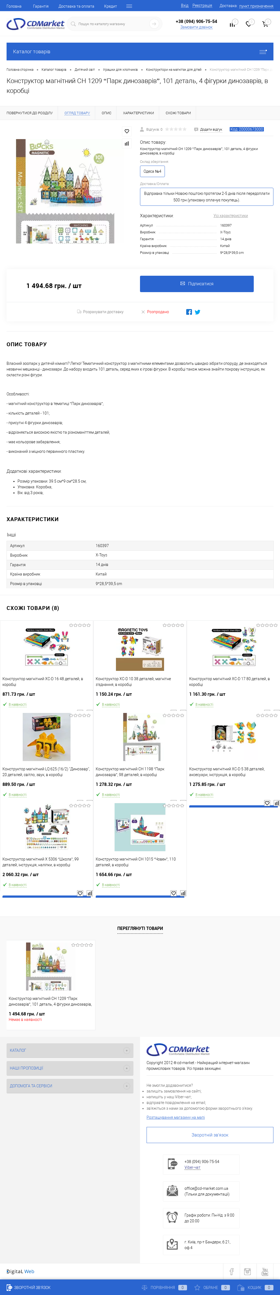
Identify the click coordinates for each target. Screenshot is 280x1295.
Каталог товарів (31, 51)
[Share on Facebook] (189, 312)
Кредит (110, 6)
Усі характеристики (231, 215)
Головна (14, 6)
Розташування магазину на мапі (176, 1117)
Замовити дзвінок (196, 27)
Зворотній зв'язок (210, 1135)
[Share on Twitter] (197, 312)
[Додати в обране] (127, 131)
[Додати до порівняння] (127, 143)
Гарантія (41, 6)
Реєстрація (202, 5)
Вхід (184, 5)
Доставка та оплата (76, 6)
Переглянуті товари (140, 928)
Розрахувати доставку (103, 312)
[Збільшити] (70, 191)
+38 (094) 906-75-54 (196, 21)
